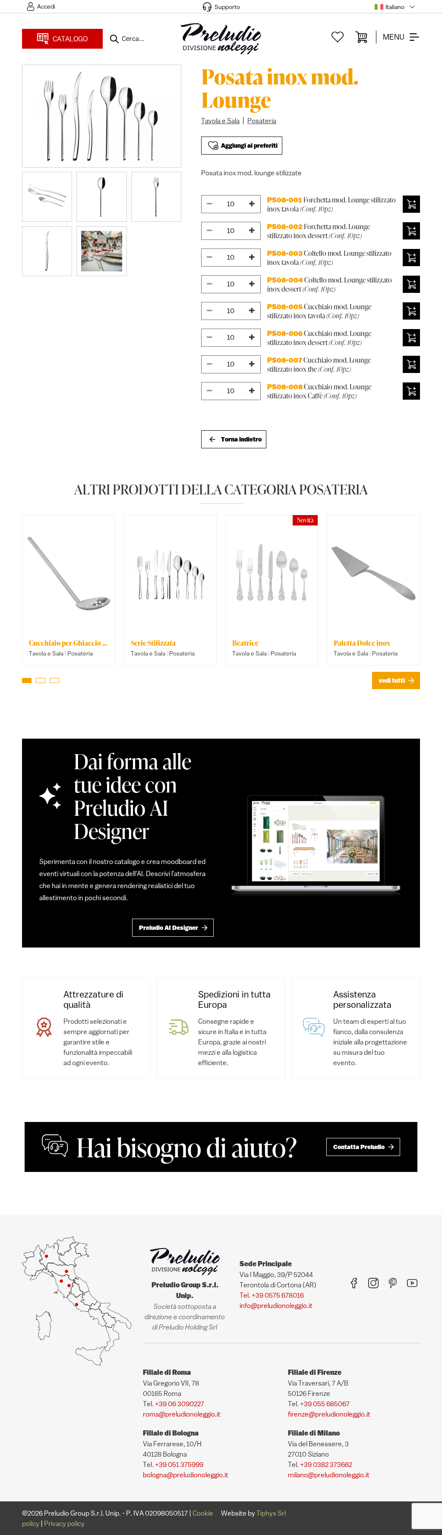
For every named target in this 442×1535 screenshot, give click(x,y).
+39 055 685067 (325, 1404)
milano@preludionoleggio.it (328, 1475)
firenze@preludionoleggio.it (329, 1414)
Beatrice (245, 643)
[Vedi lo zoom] (102, 116)
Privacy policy (64, 1523)
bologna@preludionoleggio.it (185, 1475)
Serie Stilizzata (153, 643)
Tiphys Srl (271, 1513)
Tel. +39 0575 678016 (272, 1295)
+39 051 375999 (179, 1464)
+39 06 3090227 (179, 1404)
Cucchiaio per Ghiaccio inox (68, 643)
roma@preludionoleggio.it (182, 1414)
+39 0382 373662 (326, 1464)
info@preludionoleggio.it (276, 1305)
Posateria (261, 120)
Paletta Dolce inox (362, 643)
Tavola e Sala (220, 120)
